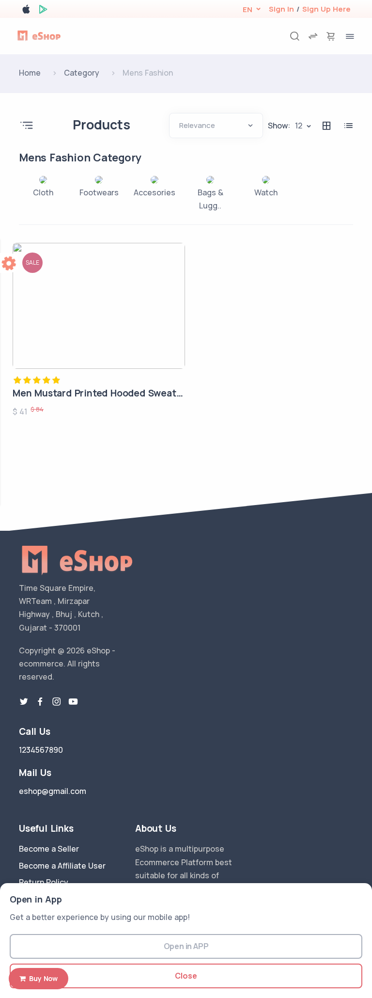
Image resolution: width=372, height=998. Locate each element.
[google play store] (43, 11)
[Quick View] (174, 289)
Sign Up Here (326, 9)
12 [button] (298, 125)
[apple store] (26, 11)
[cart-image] (331, 36)
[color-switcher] (9, 263)
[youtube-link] (73, 702)
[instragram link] (57, 702)
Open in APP (186, 946)
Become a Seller (49, 848)
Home (30, 72)
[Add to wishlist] (174, 263)
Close (186, 975)
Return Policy (43, 882)
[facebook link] (40, 702)
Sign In (281, 9)
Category (81, 72)
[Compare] (174, 315)
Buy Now (42, 978)
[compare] (313, 36)
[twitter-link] (24, 702)
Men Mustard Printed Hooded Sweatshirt (105, 393)
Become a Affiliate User (62, 865)
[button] (247, 9)
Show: (279, 125)
